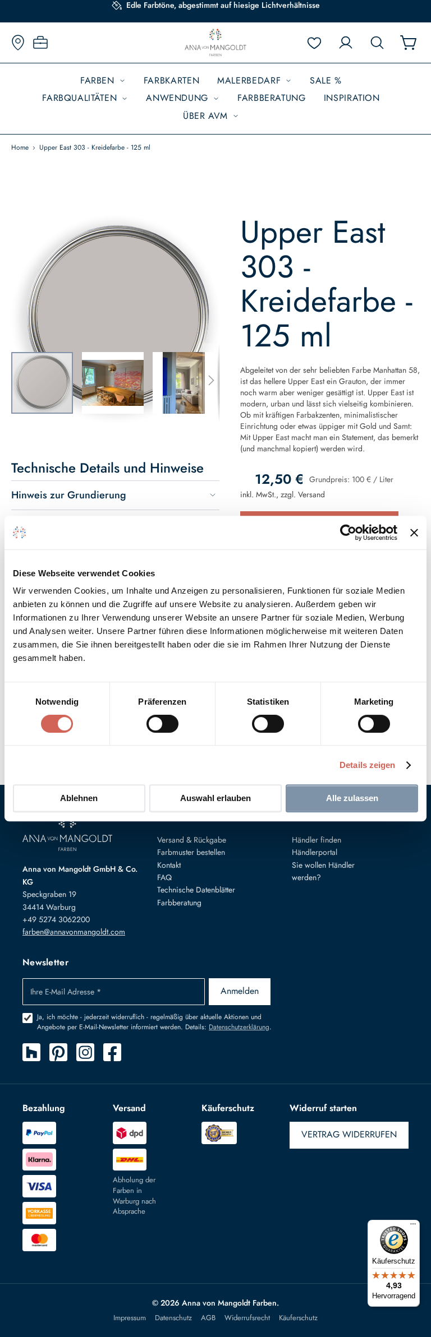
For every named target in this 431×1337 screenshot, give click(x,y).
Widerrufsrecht (247, 1318)
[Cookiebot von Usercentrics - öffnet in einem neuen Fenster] (348, 532)
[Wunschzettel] (314, 42)
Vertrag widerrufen (349, 1134)
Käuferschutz (298, 1318)
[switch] (162, 725)
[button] (117, 383)
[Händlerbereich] (40, 43)
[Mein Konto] (345, 42)
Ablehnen (79, 798)
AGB (208, 1318)
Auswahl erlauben (215, 798)
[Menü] (413, 1226)
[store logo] (215, 42)
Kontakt (169, 865)
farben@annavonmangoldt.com (73, 931)
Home (20, 147)
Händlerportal (314, 852)
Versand (311, 494)
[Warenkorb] (409, 43)
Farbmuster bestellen (191, 852)
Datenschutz (173, 1318)
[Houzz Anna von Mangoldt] (31, 1052)
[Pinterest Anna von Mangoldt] (58, 1052)
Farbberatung (179, 902)
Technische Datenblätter (196, 889)
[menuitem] (103, 81)
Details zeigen (367, 765)
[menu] (215, 98)
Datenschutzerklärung (239, 1027)
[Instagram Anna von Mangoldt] (85, 1052)
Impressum (129, 1318)
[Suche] (377, 42)
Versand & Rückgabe (191, 839)
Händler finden (316, 839)
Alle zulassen (352, 798)
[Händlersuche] (18, 43)
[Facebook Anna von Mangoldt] (112, 1052)
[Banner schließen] (414, 532)
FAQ (164, 877)
